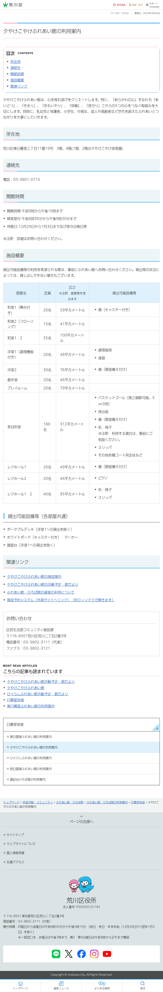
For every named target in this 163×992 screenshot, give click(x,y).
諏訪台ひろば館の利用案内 (27, 779)
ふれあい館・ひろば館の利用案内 (107, 802)
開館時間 (17, 74)
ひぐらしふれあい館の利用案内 (31, 758)
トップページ (11, 802)
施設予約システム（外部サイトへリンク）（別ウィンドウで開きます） (61, 600)
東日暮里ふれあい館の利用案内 (31, 706)
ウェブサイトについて (21, 843)
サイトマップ (15, 834)
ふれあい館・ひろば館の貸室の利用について (40, 592)
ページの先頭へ (81, 821)
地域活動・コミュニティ (38, 802)
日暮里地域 (15, 700)
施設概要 (17, 80)
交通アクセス (15, 862)
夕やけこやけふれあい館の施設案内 (34, 576)
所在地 (15, 61)
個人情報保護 (15, 852)
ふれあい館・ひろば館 (69, 802)
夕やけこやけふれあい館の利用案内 (34, 747)
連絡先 (15, 68)
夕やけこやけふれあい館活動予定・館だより (41, 681)
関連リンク (18, 86)
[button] (119, 5)
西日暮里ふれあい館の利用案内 (31, 768)
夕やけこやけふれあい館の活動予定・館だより (42, 584)
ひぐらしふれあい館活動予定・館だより (37, 694)
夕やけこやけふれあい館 (25, 688)
